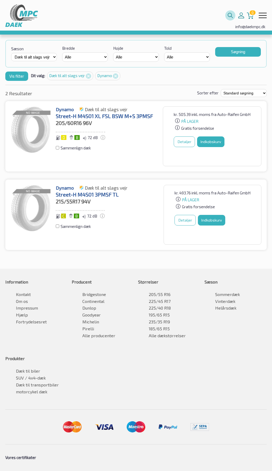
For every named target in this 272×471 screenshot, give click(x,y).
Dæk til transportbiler (37, 384)
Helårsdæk (225, 307)
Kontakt (23, 294)
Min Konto (241, 15)
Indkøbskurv (211, 141)
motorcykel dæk (31, 391)
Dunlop (89, 307)
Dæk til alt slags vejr (67, 75)
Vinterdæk (225, 301)
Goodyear (91, 314)
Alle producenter (98, 335)
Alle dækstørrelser (167, 335)
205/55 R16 (160, 294)
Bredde (68, 48)
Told (168, 48)
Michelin (90, 321)
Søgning (238, 51)
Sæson (17, 48)
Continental (93, 301)
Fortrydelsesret (31, 321)
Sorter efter (208, 92)
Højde (118, 48)
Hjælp (22, 314)
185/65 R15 (159, 328)
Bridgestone (94, 294)
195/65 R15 (159, 314)
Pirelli (88, 328)
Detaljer (184, 141)
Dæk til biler (28, 370)
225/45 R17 (160, 301)
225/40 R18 (160, 307)
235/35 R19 (159, 321)
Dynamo (105, 75)
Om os (22, 301)
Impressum (27, 307)
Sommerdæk (227, 294)
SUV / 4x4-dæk (31, 377)
